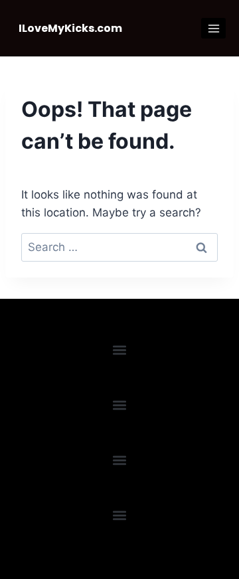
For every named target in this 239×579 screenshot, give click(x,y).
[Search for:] (119, 247)
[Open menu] (213, 28)
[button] (120, 350)
